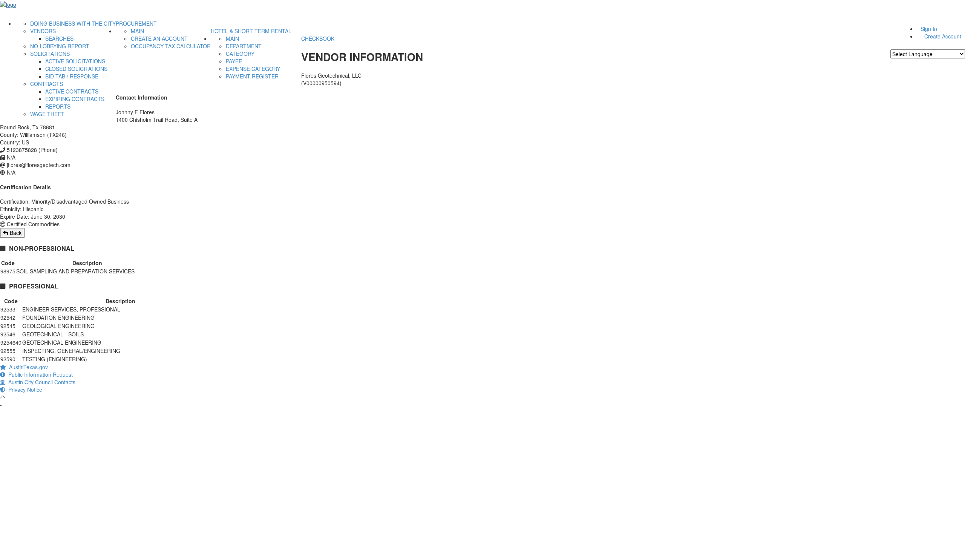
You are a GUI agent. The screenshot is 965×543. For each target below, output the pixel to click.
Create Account (942, 36)
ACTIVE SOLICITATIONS (75, 61)
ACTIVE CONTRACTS (71, 91)
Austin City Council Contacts (40, 382)
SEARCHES (59, 38)
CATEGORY (240, 53)
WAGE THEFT (47, 114)
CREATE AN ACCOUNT (159, 38)
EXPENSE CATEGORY (253, 68)
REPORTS (57, 106)
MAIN (137, 31)
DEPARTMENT (244, 46)
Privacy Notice (23, 389)
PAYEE (234, 61)
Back (14, 232)
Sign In (929, 28)
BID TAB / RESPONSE (71, 76)
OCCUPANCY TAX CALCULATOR (171, 46)
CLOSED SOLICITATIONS (76, 68)
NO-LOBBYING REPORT (59, 46)
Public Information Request (39, 374)
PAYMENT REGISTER (252, 76)
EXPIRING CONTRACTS (74, 99)
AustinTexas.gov (27, 367)
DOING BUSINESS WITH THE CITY (73, 23)
